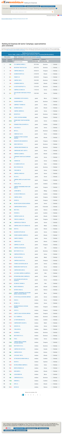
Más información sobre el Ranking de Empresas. (16, 49)
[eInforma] (8, 427)
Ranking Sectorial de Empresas (48, 6)
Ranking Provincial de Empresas (33, 6)
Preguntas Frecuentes (19, 428)
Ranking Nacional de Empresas (17, 6)
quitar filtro (38, 57)
